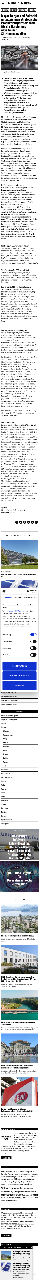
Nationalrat (3, 1184)
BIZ (8, 1172)
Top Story (4, 812)
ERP (2, 1177)
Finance (5, 742)
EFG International (23, 1174)
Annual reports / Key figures (9, 715)
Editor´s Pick (4, 769)
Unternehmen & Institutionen (10, 700)
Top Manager (5, 808)
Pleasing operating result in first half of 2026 (17, 935)
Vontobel (36, 1198)
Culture (3, 723)
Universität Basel (19, 1197)
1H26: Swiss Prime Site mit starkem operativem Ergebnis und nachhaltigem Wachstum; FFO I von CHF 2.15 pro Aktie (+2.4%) (18, 979)
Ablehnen (19, 685)
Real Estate (4, 800)
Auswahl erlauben (19, 676)
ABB (2, 1171)
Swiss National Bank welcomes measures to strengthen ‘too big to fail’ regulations (17, 1066)
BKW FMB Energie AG (25, 1171)
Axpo (5, 1171)
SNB (22, 1195)
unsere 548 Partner (16, 611)
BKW (10, 1171)
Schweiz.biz (17, 1188)
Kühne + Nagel (10, 1179)
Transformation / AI (6, 819)
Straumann (26, 1195)
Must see (3, 789)
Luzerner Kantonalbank (23, 1179)
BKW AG (15, 1171)
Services (5, 762)
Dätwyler (16, 1174)
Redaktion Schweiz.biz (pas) (11, 37)
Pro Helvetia (21, 1184)
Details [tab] (18, 597)
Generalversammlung (9, 1177)
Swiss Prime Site (5, 1198)
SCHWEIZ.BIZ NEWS (28, 1189)
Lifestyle (3, 781)
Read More (6, 1235)
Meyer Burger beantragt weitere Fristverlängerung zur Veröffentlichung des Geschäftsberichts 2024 (21, 1266)
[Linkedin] (28, 522)
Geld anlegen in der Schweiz (9, 704)
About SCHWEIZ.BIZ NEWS (8, 692)
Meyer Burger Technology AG (25, 1182)
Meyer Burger (13, 1182)
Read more (6, 1158)
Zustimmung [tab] (7, 597)
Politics (3, 796)
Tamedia (11, 1197)
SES (20, 1195)
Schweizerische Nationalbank (27, 1191)
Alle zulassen (19, 666)
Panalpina (9, 1184)
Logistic (5, 758)
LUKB (15, 1179)
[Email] (36, 522)
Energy (13, 10)
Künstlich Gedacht (6, 777)
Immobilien (3, 1179)
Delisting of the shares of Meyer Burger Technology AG (18, 575)
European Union (5, 773)
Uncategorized (5, 823)
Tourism (3, 816)
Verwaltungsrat (29, 1198)
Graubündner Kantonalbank (21, 1177)
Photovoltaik (15, 1184)
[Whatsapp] (32, 522)
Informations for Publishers (9, 696)
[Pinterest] (24, 522)
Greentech (22, 10)
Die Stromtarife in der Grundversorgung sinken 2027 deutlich (18, 1023)
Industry (32, 10)
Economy (5, 10)
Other (3, 792)
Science (3, 804)
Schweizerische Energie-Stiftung (10, 1191)
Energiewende (35, 1174)
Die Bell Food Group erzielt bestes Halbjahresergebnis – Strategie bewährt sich (17, 1109)
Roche (30, 1184)
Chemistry (6, 731)
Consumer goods (8, 735)
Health (5, 750)
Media (3, 785)
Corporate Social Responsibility (10, 719)
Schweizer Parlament (10, 1194)
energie (30, 1174)
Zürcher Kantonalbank (11, 1200)
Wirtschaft (3, 1200)
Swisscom (34, 1194)
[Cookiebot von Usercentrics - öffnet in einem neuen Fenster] (28, 591)
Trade (4, 766)
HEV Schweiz (31, 1176)
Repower (26, 1184)
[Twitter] (20, 522)
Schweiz (5, 1188)
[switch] (33, 641)
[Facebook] (16, 522)
